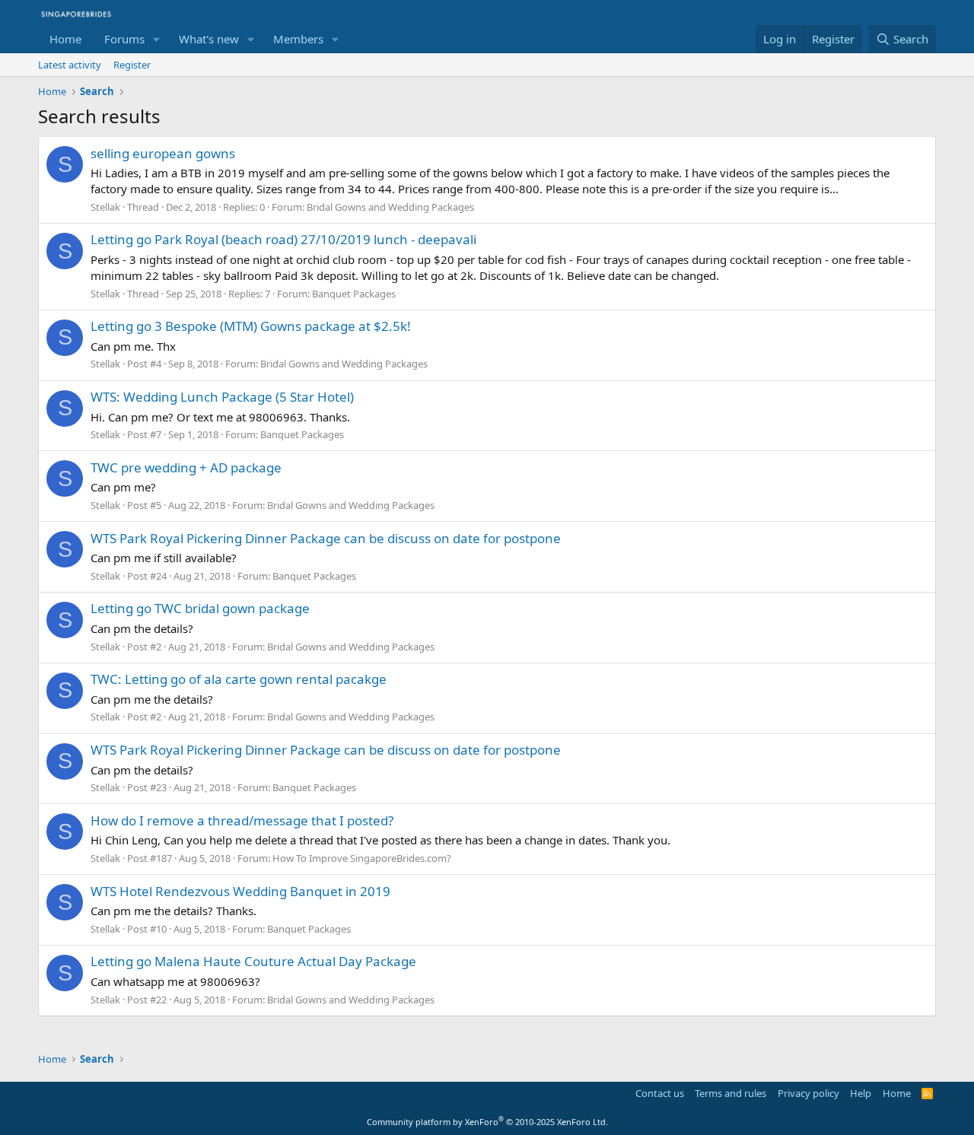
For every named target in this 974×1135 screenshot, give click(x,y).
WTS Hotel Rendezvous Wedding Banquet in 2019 (240, 891)
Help (860, 1093)
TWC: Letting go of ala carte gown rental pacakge (239, 679)
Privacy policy (808, 1093)
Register (132, 65)
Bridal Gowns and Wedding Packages (390, 207)
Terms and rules (730, 1093)
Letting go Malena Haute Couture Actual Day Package (253, 961)
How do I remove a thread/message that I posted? (242, 820)
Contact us (659, 1093)
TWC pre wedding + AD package (186, 467)
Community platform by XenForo (487, 1121)
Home (65, 38)
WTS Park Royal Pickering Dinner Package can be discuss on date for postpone (326, 538)
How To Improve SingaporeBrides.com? (361, 858)
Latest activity (69, 65)
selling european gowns (163, 153)
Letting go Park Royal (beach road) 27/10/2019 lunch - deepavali (283, 239)
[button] (156, 39)
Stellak (105, 207)
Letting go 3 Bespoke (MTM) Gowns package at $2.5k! (251, 326)
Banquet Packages (354, 293)
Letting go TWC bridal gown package (200, 608)
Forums (124, 38)
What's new (209, 38)
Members (298, 38)
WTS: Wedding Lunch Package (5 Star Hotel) (222, 396)
